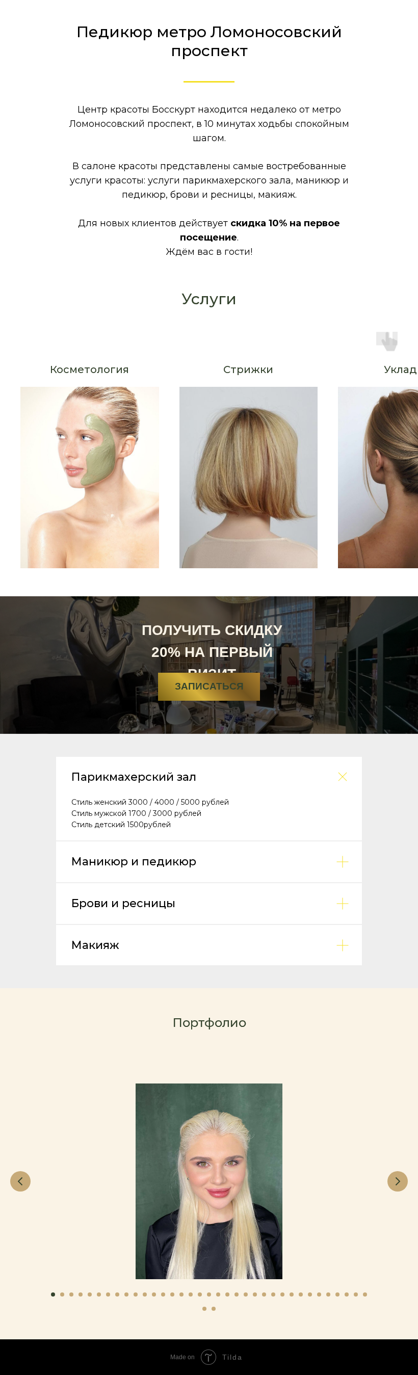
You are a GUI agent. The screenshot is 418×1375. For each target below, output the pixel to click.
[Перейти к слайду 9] (126, 1294)
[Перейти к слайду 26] (282, 1294)
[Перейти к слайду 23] (255, 1294)
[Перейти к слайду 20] (227, 1294)
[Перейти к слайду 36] (204, 1309)
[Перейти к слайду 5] (90, 1294)
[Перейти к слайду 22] (246, 1294)
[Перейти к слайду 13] (163, 1294)
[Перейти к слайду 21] (236, 1294)
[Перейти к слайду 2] (62, 1294)
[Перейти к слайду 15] (181, 1294)
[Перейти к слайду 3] (71, 1294)
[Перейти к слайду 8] (117, 1294)
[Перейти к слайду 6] (99, 1294)
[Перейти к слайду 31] (328, 1294)
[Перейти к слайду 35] (365, 1294)
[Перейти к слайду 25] (273, 1294)
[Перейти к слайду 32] (337, 1294)
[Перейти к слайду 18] (209, 1294)
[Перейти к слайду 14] (172, 1294)
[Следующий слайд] (397, 1181)
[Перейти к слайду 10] (136, 1294)
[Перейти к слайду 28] (301, 1294)
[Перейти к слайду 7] (108, 1294)
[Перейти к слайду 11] (145, 1294)
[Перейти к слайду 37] (214, 1309)
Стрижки (248, 369)
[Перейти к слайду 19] (218, 1294)
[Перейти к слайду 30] (319, 1294)
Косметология (89, 369)
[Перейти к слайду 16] (191, 1294)
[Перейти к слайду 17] (200, 1294)
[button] (209, 687)
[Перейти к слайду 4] (81, 1294)
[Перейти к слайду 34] (356, 1294)
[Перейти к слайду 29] (310, 1294)
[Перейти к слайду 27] (292, 1294)
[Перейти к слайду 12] (154, 1294)
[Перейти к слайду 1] (53, 1294)
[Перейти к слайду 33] (347, 1294)
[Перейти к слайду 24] (264, 1294)
